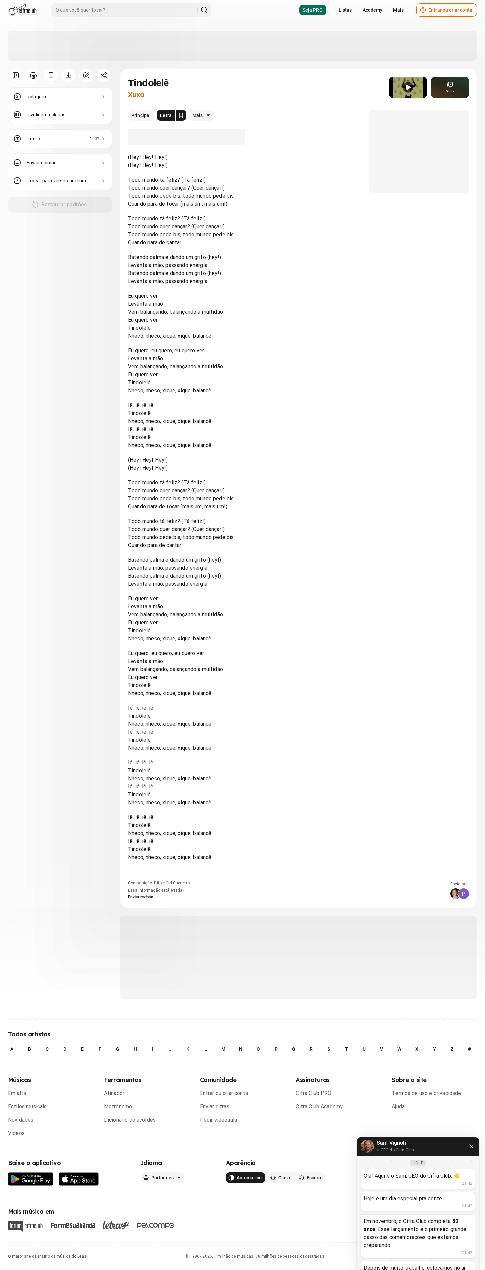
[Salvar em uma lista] (50, 75)
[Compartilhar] (103, 75)
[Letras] (116, 1225)
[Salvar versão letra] (181, 115)
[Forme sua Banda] (73, 1225)
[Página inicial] (23, 10)
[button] (408, 87)
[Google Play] (30, 1179)
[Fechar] (471, 1146)
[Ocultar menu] (15, 75)
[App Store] (79, 1179)
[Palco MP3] (155, 1225)
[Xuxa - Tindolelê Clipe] (408, 87)
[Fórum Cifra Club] (25, 1226)
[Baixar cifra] (68, 75)
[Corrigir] (86, 75)
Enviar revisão (140, 897)
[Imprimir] (33, 75)
